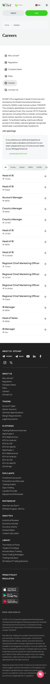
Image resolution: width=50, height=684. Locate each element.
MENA (30, 167)
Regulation (13, 62)
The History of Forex (11, 544)
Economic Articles (10, 523)
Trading (6, 401)
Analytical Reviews (10, 520)
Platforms (8, 426)
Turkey (13, 167)
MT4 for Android (9, 456)
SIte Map (17, 351)
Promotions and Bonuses (13, 481)
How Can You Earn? (10, 505)
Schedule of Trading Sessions (15, 561)
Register (13, 13)
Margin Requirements (11, 415)
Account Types (8, 406)
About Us (7, 351)
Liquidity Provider (9, 491)
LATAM (39, 167)
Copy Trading (8, 487)
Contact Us (13, 90)
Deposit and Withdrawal (12, 494)
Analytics (7, 515)
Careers (11, 83)
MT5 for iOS (7, 443)
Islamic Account (9, 409)
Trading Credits (9, 484)
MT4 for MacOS (9, 463)
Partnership (8, 501)
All (6, 167)
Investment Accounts (11, 478)
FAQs (10, 76)
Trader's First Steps (10, 548)
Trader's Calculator (10, 533)
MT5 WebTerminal (10, 437)
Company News (15, 69)
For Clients (8, 473)
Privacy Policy (9, 575)
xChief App (7, 466)
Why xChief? (13, 55)
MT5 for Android (9, 440)
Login (36, 13)
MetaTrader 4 (8, 450)
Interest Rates (8, 530)
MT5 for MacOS (9, 447)
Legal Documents (10, 419)
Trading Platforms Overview (14, 430)
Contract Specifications (12, 412)
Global (22, 167)
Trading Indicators (10, 558)
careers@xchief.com (18, 153)
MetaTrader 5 (8, 433)
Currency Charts (9, 527)
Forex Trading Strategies (13, 554)
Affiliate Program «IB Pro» (13, 509)
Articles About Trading (12, 551)
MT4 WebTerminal (10, 453)
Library (6, 540)
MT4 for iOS (7, 460)
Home (7, 25)
